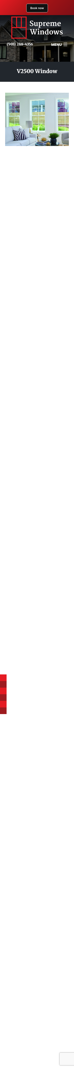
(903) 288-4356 (20, 44)
